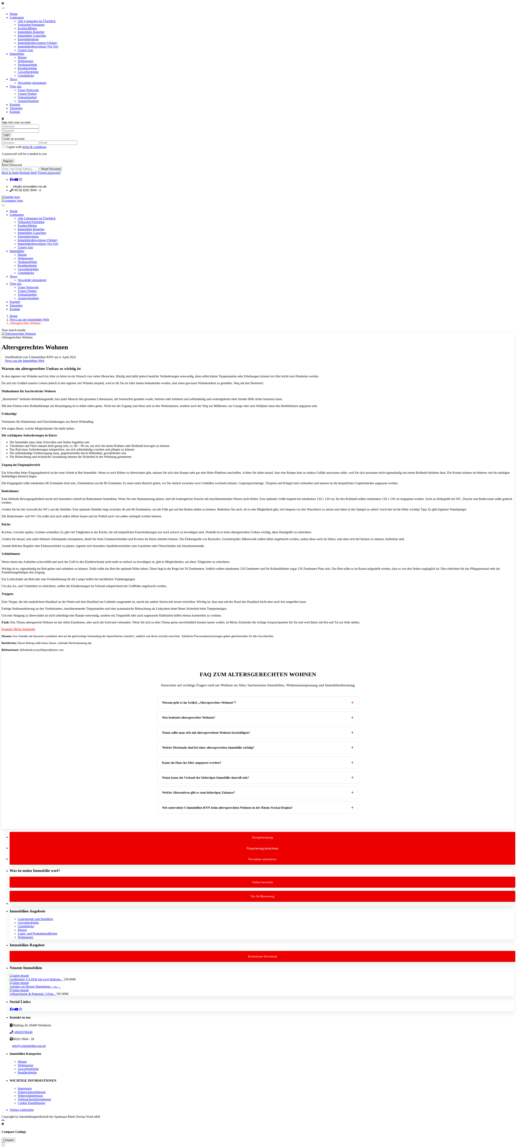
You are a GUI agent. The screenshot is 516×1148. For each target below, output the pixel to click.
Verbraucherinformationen (34, 1099)
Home (14, 14)
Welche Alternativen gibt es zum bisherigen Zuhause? (198, 792)
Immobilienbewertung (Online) (37, 43)
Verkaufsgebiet (27, 97)
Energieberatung (28, 39)
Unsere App (25, 50)
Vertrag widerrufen (22, 1109)
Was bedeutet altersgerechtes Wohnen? (188, 717)
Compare (8, 1140)
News (13, 79)
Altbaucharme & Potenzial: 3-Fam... (33, 994)
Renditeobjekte (27, 68)
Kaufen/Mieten (27, 28)
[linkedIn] (13, 179)
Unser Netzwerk (28, 90)
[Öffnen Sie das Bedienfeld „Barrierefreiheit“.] (3, 1144)
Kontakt (15, 112)
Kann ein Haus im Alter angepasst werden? (191, 762)
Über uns (15, 86)
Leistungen (17, 17)
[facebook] (11, 179)
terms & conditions (34, 147)
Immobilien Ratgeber (31, 32)
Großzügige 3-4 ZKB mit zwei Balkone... (36, 979)
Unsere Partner (27, 93)
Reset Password (50, 168)
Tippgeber (16, 108)
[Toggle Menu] (3, 8)
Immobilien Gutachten (32, 35)
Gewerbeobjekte (28, 72)
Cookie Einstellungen (31, 1103)
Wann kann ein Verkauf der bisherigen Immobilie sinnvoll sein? (205, 777)
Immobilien (17, 53)
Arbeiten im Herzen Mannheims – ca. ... (35, 986)
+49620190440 (22, 1032)
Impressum (25, 1088)
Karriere (15, 104)
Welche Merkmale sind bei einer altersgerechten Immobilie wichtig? (208, 747)
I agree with (26, 147)
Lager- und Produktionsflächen (37, 933)
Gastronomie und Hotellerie (35, 919)
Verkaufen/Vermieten (31, 24)
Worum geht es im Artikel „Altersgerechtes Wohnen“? (199, 702)
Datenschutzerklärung (32, 1092)
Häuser (22, 57)
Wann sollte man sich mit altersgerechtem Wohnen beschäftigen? (206, 732)
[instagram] (21, 179)
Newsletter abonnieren (32, 83)
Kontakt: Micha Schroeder (18, 629)
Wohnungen (25, 61)
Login (6, 134)
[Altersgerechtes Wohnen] (19, 333)
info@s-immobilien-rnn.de (29, 1046)
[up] (3, 1120)
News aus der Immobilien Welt (29, 319)
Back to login (10, 172)
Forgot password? (49, 172)
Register (8, 161)
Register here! (28, 172)
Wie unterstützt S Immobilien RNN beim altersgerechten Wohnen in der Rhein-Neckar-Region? (227, 807)
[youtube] (17, 179)
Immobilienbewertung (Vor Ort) (38, 46)
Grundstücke (26, 75)
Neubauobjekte (27, 64)
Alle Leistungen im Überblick (37, 21)
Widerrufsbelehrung (30, 1095)
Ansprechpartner (28, 101)
